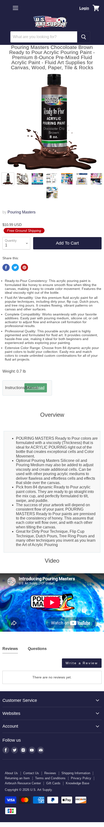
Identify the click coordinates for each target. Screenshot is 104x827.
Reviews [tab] (10, 649)
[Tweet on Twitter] (15, 267)
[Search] (83, 36)
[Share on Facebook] (6, 267)
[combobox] (43, 36)
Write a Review (82, 663)
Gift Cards (53, 783)
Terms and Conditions (50, 778)
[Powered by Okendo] (14, 665)
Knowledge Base (77, 783)
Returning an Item (17, 778)
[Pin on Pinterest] (24, 267)
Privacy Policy (81, 778)
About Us (11, 773)
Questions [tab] (37, 649)
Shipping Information (75, 773)
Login (84, 8)
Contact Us (31, 773)
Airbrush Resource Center (23, 783)
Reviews (50, 773)
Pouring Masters (21, 212)
